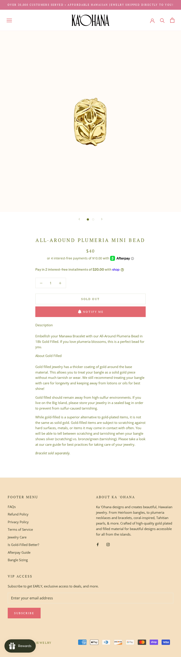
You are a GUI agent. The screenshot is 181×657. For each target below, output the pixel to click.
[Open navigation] (9, 20)
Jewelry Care (17, 537)
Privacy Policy (18, 522)
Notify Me (93, 312)
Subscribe (24, 613)
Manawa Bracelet (72, 336)
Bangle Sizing (18, 560)
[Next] (101, 219)
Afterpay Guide (19, 552)
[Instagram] (108, 544)
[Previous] (79, 219)
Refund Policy (18, 514)
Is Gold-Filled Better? (23, 544)
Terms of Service (20, 529)
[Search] (162, 20)
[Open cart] (172, 20)
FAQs (12, 506)
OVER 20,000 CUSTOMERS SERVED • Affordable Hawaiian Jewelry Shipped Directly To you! (90, 4)
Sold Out (90, 299)
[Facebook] (97, 544)
